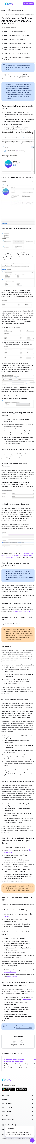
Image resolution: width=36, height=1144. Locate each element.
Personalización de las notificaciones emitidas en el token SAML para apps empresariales (17, 555)
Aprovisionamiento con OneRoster (22, 611)
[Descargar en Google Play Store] (8, 1090)
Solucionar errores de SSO (24, 1028)
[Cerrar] (32, 1128)
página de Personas (10, 972)
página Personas (12, 977)
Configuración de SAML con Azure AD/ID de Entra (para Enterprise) (18, 97)
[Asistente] (32, 1140)
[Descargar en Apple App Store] (21, 1090)
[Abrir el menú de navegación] (2, 3)
